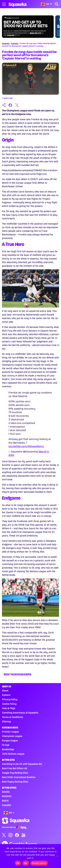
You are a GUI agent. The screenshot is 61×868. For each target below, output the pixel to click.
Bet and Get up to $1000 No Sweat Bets (25, 24)
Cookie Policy (9, 703)
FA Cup (5, 744)
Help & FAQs (8, 708)
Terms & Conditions (12, 717)
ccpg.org (10, 35)
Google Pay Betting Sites (15, 772)
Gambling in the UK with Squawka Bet (22, 763)
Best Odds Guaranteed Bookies (18, 777)
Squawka (5, 43)
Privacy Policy (9, 699)
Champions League (12, 736)
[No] (57, 856)
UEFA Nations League (13, 753)
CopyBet (6, 805)
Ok (17, 863)
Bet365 (6, 791)
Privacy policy (39, 863)
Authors (6, 694)
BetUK (5, 800)
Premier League (10, 731)
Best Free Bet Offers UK (14, 768)
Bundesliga (8, 749)
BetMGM (6, 796)
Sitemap (6, 721)
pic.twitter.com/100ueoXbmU (26, 446)
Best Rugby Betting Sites (15, 781)
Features (14, 43)
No (25, 863)
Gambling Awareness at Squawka (20, 712)
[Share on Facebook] (10, 105)
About (5, 690)
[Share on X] (17, 105)
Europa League (10, 740)
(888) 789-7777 (35, 33)
